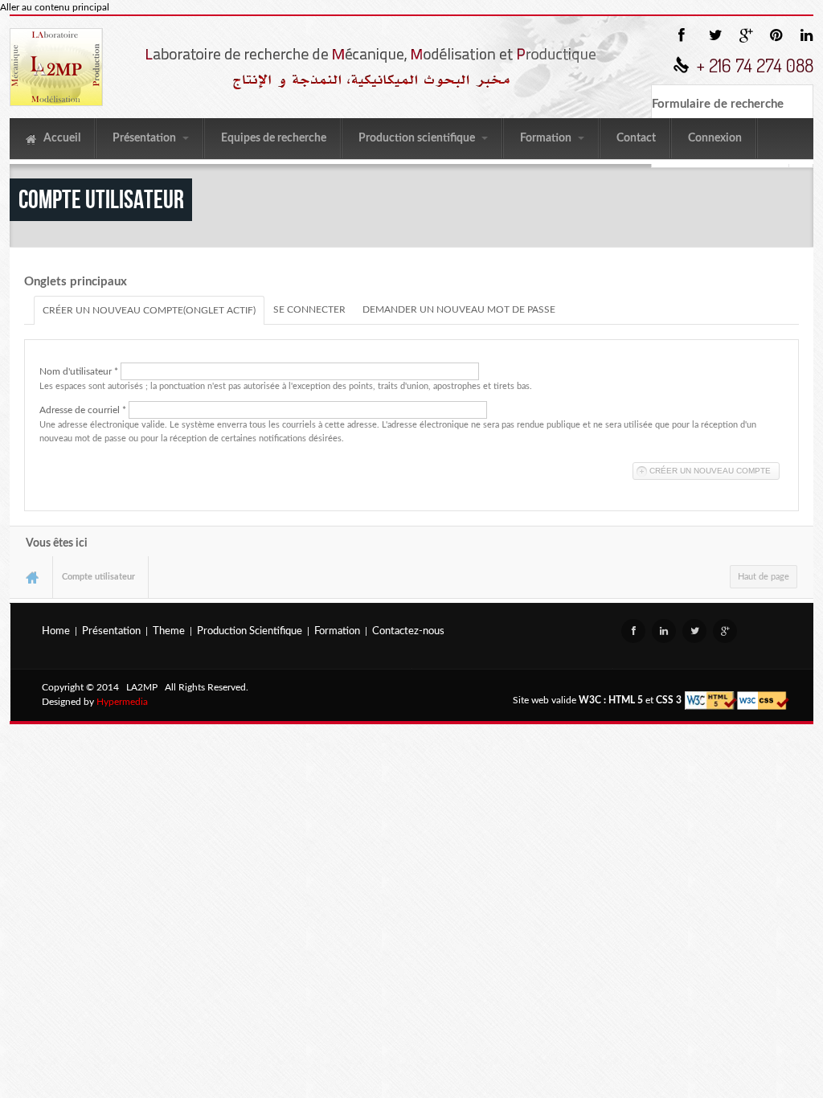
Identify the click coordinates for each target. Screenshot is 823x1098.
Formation (547, 138)
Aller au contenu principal (54, 7)
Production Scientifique (249, 631)
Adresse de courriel (82, 410)
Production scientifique (417, 138)
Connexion (715, 138)
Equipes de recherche (273, 138)
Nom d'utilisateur (78, 371)
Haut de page (763, 576)
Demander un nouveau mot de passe (458, 309)
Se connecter (309, 309)
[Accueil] (56, 67)
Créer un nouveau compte (149, 310)
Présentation (145, 138)
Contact (636, 138)
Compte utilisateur (98, 576)
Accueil (60, 138)
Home (56, 631)
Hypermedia (122, 702)
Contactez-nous (408, 631)
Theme (169, 631)
